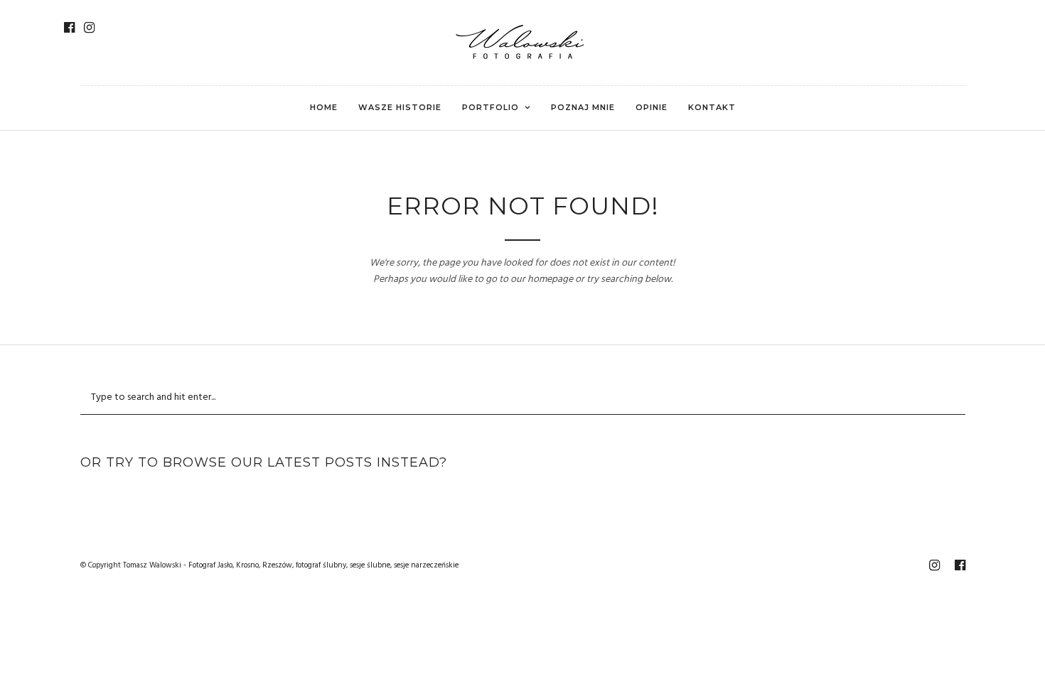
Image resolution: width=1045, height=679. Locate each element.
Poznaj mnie (583, 107)
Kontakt (712, 107)
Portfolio (490, 107)
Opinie (652, 107)
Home (324, 107)
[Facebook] (69, 27)
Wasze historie (399, 107)
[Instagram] (89, 27)
